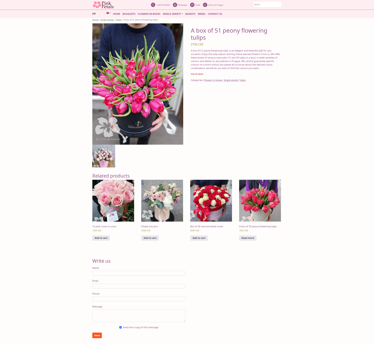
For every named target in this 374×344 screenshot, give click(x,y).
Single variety (172, 14)
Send (97, 335)
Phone (95, 293)
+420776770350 (163, 5)
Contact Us (215, 14)
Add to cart (101, 238)
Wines (201, 14)
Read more (247, 238)
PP (94, 14)
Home (116, 14)
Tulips (119, 19)
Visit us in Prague (215, 5)
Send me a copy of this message (140, 327)
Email (197, 5)
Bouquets (129, 14)
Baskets (190, 14)
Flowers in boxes (149, 14)
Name (95, 268)
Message (97, 306)
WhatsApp (182, 5)
